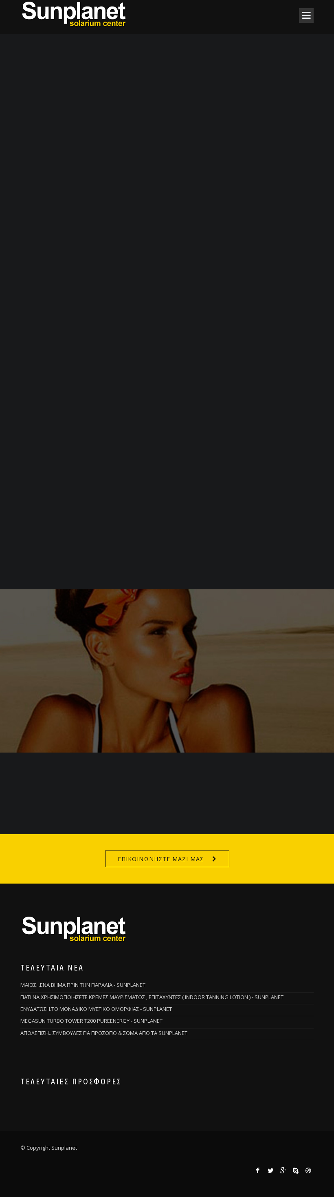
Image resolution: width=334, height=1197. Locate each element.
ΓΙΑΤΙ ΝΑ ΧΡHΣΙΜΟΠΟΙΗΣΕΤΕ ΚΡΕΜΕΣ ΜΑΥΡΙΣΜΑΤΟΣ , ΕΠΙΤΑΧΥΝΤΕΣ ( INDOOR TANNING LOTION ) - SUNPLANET (151, 997)
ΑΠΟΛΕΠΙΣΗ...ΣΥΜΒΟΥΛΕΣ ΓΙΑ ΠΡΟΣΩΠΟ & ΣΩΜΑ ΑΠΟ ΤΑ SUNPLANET (103, 1033)
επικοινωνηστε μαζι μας (161, 859)
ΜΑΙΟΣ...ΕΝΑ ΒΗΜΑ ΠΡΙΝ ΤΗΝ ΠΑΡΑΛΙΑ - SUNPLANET (82, 984)
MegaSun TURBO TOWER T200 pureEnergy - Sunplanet (91, 1020)
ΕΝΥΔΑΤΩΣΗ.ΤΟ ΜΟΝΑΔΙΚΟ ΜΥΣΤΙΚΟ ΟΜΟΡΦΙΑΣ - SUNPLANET (96, 1009)
